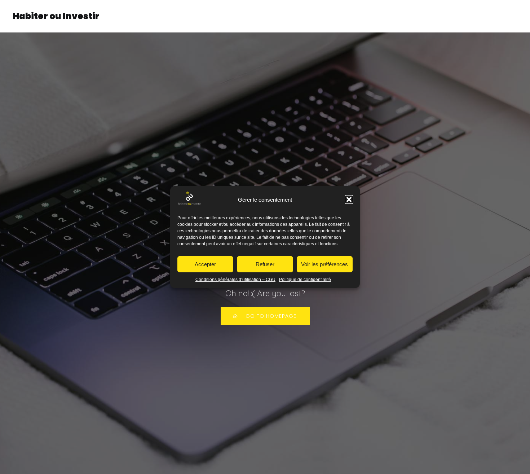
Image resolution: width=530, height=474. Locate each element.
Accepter (205, 264)
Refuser (265, 264)
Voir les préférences (324, 264)
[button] (349, 199)
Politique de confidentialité (305, 279)
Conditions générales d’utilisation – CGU (235, 279)
